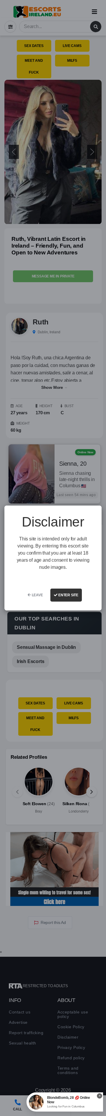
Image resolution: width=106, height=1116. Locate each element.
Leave (37, 595)
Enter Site (67, 595)
